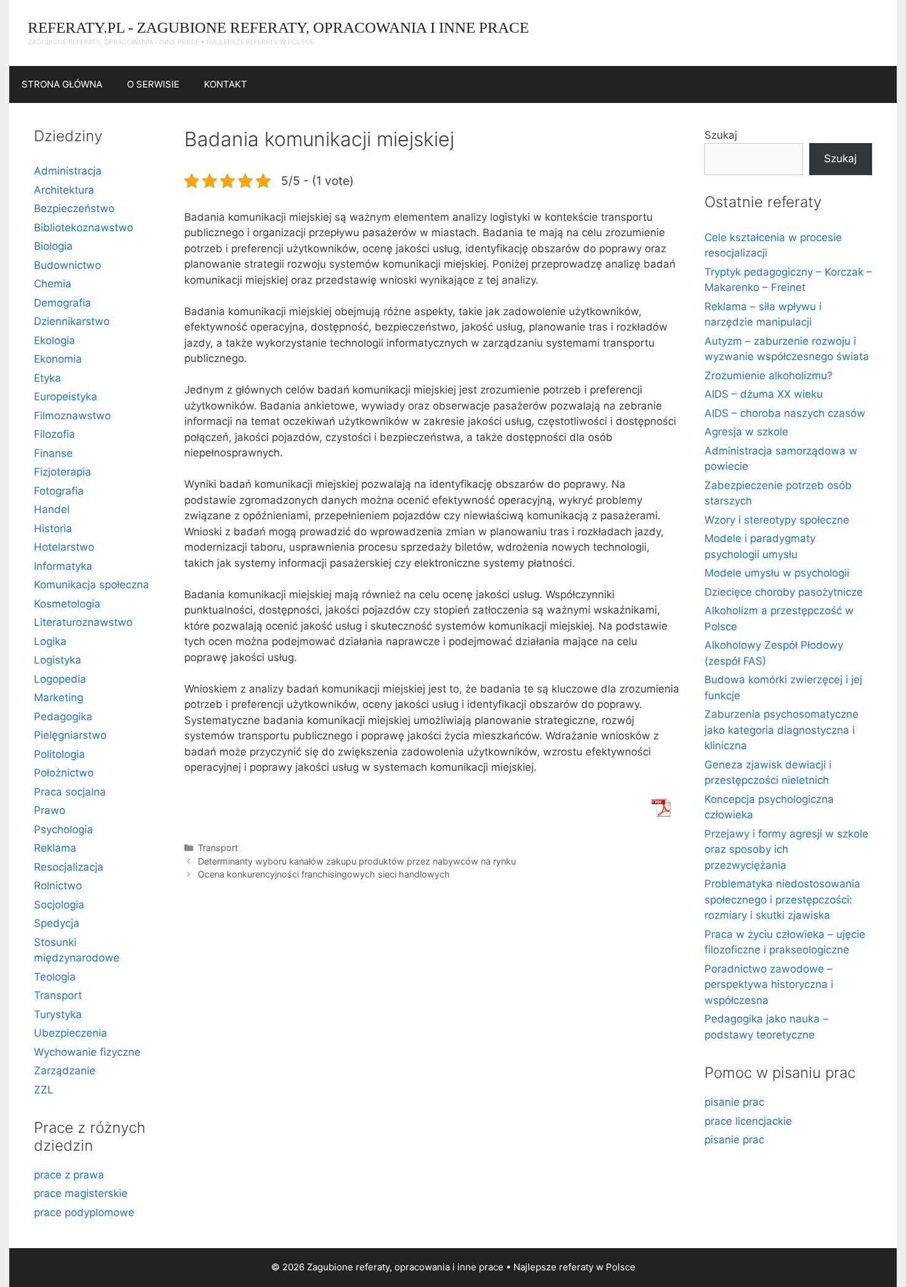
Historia (53, 528)
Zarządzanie (65, 1070)
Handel (52, 509)
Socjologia (59, 904)
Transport (218, 847)
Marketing (58, 697)
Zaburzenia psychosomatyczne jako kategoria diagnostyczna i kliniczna (781, 730)
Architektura (64, 190)
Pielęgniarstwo (70, 735)
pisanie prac (734, 1102)
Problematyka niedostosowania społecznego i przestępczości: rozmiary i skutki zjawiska (782, 899)
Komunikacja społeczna (91, 584)
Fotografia (59, 491)
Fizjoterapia (62, 472)
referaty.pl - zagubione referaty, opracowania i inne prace (278, 27)
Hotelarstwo (64, 547)
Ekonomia (58, 359)
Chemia (52, 284)
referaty (576, 1267)
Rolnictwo (58, 885)
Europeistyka (65, 396)
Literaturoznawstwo (83, 622)
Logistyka (57, 660)
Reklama (55, 848)
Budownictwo (67, 265)
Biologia (53, 246)
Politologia (59, 754)
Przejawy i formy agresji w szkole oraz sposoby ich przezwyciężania (786, 849)
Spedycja (57, 923)
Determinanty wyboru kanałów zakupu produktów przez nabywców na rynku (357, 861)
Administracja (68, 171)
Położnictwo (64, 773)
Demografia (62, 303)
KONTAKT (225, 84)
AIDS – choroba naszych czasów (784, 413)
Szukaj (720, 135)
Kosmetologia (67, 604)
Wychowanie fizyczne (87, 1052)
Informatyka (63, 566)
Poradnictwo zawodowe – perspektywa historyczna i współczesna (768, 984)
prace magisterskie (81, 1193)
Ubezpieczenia (70, 1033)
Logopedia (60, 679)
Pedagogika (63, 716)
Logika (50, 641)
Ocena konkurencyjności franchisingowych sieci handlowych (324, 874)
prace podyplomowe (84, 1212)
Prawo (49, 810)
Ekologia (54, 340)
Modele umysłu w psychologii (776, 573)
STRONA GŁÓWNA (62, 84)
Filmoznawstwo (72, 415)
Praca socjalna (70, 792)
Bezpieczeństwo (74, 208)
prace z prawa (69, 1175)
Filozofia (54, 434)
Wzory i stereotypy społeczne (776, 520)
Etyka (47, 378)
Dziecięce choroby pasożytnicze (783, 592)
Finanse (53, 453)
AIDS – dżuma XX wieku (763, 394)
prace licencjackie (748, 1121)
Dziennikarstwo (72, 321)
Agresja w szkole (746, 432)
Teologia (55, 977)
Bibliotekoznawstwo (83, 227)
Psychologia (63, 829)
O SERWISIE (153, 84)
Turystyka (58, 1014)
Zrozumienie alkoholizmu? (768, 375)
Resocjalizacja (69, 867)
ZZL (44, 1089)
